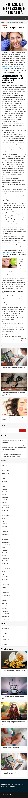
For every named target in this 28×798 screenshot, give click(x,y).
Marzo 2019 (5, 587)
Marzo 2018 (5, 611)
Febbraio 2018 (5, 613)
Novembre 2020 (6, 566)
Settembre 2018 (6, 595)
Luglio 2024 (4, 489)
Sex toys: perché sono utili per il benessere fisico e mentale (14, 418)
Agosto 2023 (5, 499)
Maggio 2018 (5, 605)
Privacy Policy (4, 786)
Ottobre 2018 (5, 592)
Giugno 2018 (5, 603)
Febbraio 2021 (5, 558)
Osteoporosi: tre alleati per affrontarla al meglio (13, 445)
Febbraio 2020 (5, 582)
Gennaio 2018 (5, 616)
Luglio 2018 (4, 600)
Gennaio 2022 (5, 534)
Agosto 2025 (5, 478)
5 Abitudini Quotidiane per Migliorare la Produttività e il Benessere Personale (14, 368)
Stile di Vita (4, 25)
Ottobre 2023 (5, 497)
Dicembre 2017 (5, 619)
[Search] (26, 18)
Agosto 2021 (5, 547)
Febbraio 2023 (5, 505)
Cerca (3, 425)
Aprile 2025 (4, 481)
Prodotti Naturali (6, 639)
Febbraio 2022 (5, 531)
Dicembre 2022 (5, 510)
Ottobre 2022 (5, 515)
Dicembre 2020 (5, 563)
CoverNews (20, 794)
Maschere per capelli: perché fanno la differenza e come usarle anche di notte (14, 448)
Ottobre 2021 (5, 542)
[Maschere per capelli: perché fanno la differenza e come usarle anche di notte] (14, 711)
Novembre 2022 (6, 513)
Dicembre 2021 (5, 537)
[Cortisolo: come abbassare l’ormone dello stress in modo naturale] (14, 660)
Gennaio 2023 (5, 507)
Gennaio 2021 (5, 560)
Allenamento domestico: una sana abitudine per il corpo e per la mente (13, 393)
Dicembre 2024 (5, 483)
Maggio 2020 (5, 576)
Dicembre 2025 (5, 470)
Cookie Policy (12, 786)
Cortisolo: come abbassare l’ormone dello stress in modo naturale (13, 441)
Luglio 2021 (4, 550)
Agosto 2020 (5, 571)
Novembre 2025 (6, 473)
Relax (8, 414)
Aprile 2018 (4, 608)
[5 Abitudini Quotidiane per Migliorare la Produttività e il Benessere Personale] (14, 357)
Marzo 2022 (5, 529)
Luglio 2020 (4, 574)
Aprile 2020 (4, 579)
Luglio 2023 (4, 502)
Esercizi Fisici (9, 389)
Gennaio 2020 (5, 584)
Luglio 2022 (4, 521)
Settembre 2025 (6, 476)
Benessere (4, 389)
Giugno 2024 (5, 491)
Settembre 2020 (6, 568)
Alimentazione (5, 628)
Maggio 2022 (5, 526)
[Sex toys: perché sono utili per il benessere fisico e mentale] (14, 407)
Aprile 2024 (4, 494)
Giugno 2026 (5, 465)
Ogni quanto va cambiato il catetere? (10, 451)
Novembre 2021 (6, 539)
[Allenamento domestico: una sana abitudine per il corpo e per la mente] (14, 382)
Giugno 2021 (5, 552)
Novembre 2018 (6, 590)
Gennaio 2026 (5, 468)
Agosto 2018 (5, 597)
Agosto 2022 (5, 518)
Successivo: (17, 339)
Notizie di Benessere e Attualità (14, 8)
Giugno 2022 (5, 523)
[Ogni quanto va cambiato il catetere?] (14, 737)
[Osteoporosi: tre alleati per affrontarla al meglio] (14, 686)
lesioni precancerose (7, 252)
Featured (4, 636)
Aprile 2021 (4, 555)
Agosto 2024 (5, 486)
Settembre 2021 (6, 544)
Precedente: (11, 335)
